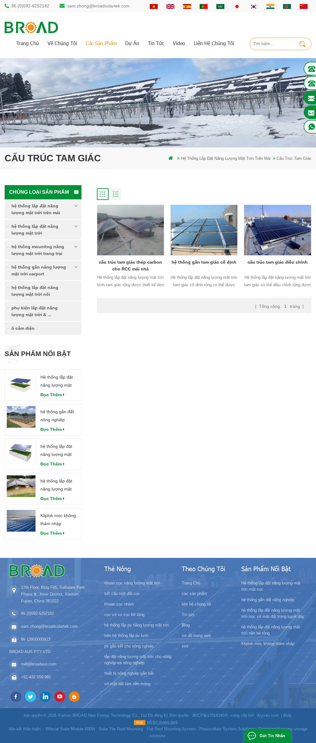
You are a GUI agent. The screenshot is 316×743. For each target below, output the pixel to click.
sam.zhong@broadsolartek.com (98, 5)
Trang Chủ (27, 43)
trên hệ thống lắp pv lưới (126, 635)
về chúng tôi (62, 43)
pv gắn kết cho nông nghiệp (129, 646)
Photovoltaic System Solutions (227, 729)
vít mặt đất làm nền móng (127, 683)
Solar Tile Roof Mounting (121, 729)
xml (185, 646)
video (179, 43)
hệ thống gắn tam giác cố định (204, 262)
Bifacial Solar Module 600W (70, 729)
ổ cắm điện (23, 328)
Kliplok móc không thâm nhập (58, 519)
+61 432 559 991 (36, 677)
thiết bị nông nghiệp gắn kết (129, 673)
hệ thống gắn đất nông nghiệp (57, 415)
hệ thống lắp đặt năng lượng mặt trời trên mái (226, 158)
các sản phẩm (101, 43)
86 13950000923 (35, 639)
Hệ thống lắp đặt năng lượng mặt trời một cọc (56, 382)
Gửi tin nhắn (272, 735)
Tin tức (156, 43)
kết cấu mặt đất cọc (122, 593)
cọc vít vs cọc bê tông (124, 614)
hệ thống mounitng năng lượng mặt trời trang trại (37, 250)
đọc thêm (51, 394)
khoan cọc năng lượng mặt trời (132, 583)
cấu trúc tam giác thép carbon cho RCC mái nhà (130, 265)
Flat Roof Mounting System (171, 729)
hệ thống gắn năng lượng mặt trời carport (38, 270)
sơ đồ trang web (196, 635)
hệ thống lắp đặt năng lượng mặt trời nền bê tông (56, 485)
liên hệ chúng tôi (214, 43)
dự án (132, 43)
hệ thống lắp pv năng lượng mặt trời (136, 625)
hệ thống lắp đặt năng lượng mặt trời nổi (34, 291)
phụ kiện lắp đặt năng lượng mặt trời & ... (34, 311)
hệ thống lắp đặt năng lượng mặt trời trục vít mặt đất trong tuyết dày (58, 451)
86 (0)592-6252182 (30, 5)
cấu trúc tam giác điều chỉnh (277, 262)
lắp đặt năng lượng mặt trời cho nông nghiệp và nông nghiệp (137, 659)
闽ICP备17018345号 (210, 715)
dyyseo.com (268, 715)
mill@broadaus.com (38, 664)
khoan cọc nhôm (119, 604)
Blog (186, 625)
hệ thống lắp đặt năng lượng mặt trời (34, 230)
